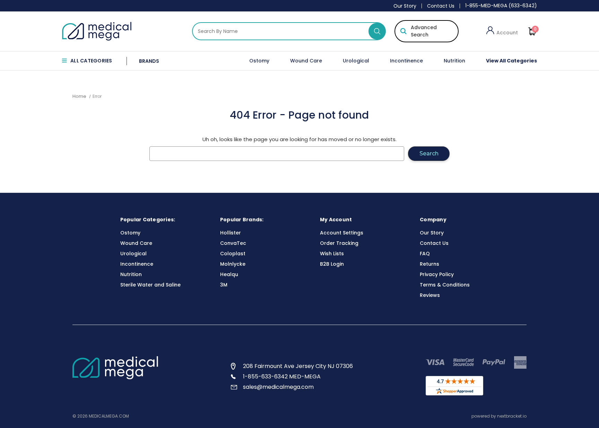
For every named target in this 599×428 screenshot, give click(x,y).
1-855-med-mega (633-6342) (501, 5)
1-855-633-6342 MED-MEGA (282, 376)
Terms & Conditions (445, 284)
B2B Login (332, 263)
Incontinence (406, 60)
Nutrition (454, 60)
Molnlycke (232, 263)
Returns (429, 263)
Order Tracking (339, 243)
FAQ (425, 253)
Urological (356, 60)
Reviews (430, 295)
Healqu (229, 274)
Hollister (230, 232)
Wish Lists (332, 253)
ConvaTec (233, 243)
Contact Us (440, 5)
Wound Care (306, 60)
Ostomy (259, 60)
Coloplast (232, 253)
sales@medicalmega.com (278, 387)
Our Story (404, 5)
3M (223, 284)
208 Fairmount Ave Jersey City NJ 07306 (298, 366)
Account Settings (341, 232)
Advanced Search (424, 31)
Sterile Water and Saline (150, 284)
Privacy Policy (437, 274)
